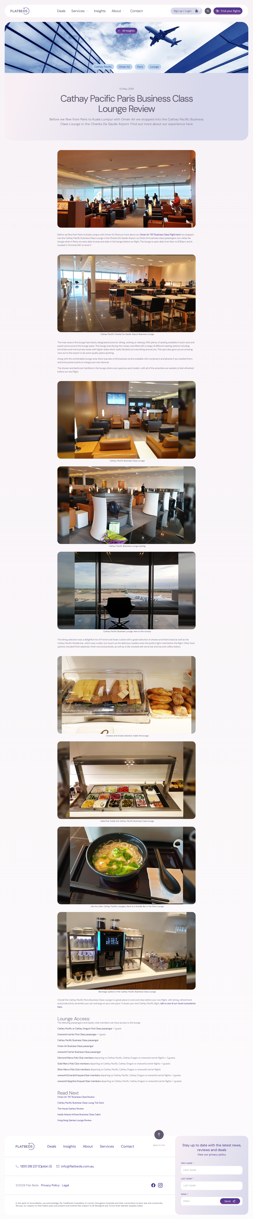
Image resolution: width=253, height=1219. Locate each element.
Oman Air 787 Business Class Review (75, 1096)
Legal (65, 1185)
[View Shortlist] (197, 11)
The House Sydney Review (70, 1108)
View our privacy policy (212, 1154)
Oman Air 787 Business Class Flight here (160, 234)
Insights (100, 11)
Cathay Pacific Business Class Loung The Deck (80, 1102)
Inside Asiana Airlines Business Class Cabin (79, 1114)
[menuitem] (61, 11)
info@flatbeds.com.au (77, 1166)
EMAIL (184, 1194)
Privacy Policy (50, 1185)
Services (77, 11)
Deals (61, 11)
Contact (136, 11)
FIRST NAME (186, 1163)
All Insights (128, 30)
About (116, 11)
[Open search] (208, 11)
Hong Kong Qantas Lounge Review (74, 1120)
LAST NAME (186, 1178)
